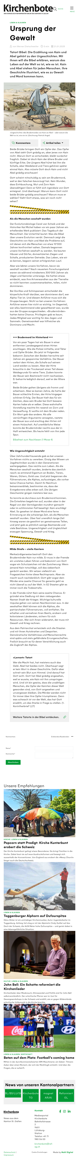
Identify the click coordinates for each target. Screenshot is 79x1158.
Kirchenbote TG (31, 1095)
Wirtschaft (27, 1054)
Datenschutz (10, 1152)
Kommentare (23, 143)
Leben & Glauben (18, 23)
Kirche (7, 839)
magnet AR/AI (48, 1095)
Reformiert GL (66, 1095)
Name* (8, 748)
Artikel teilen (53, 143)
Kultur (7, 981)
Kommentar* (10, 754)
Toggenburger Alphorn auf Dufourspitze (35, 916)
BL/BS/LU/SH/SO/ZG (13, 1093)
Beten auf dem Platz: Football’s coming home (39, 1058)
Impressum (9, 1155)
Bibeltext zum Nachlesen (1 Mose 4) (33, 439)
